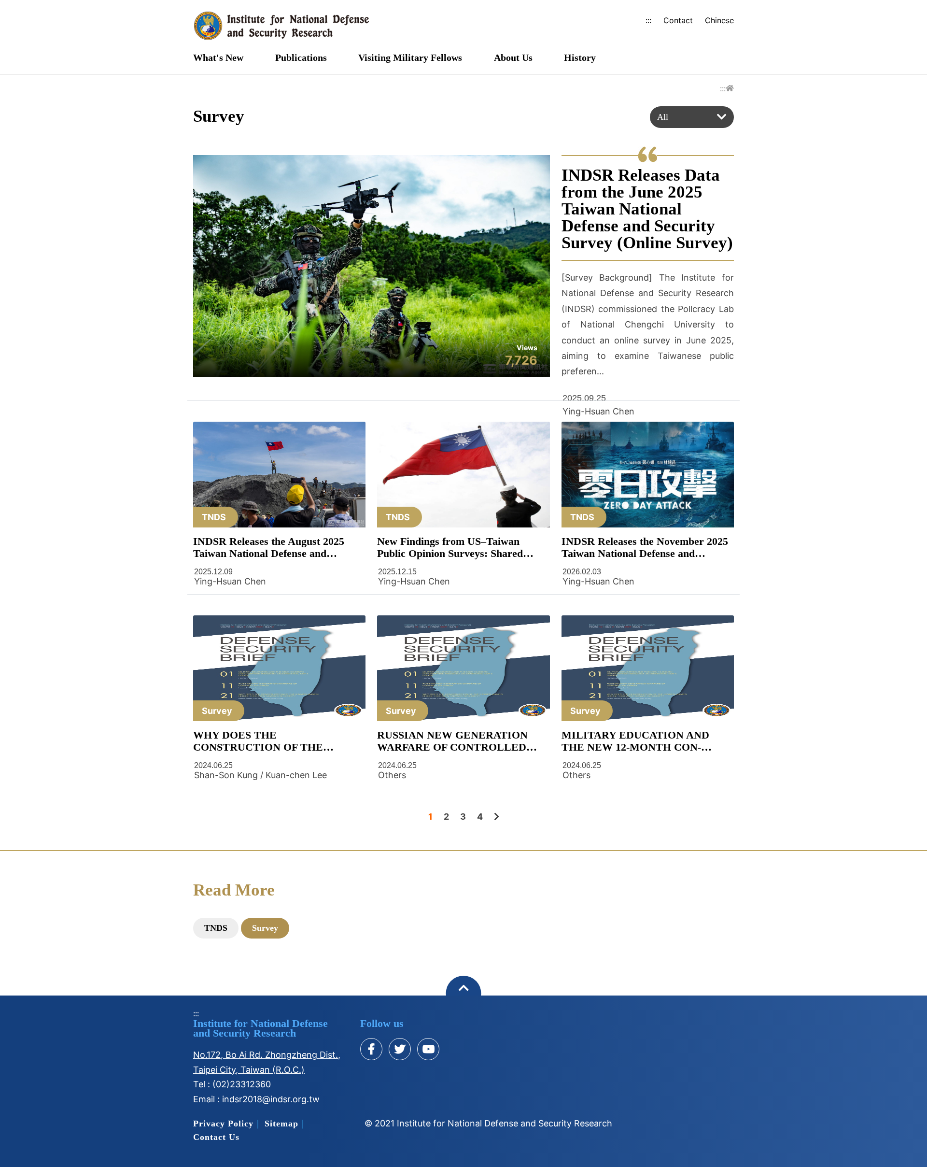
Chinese (719, 20)
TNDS (215, 928)
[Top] (463, 993)
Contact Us (216, 1137)
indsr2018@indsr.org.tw (271, 1099)
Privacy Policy (223, 1123)
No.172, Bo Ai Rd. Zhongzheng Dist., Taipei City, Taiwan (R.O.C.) (266, 1062)
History (580, 58)
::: (648, 20)
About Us (513, 58)
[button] (692, 117)
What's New (218, 58)
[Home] (730, 88)
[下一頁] (496, 816)
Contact (678, 20)
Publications (301, 58)
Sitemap (281, 1123)
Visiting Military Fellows (410, 58)
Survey (265, 928)
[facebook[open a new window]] (371, 1049)
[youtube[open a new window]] (428, 1049)
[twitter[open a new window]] (400, 1049)
